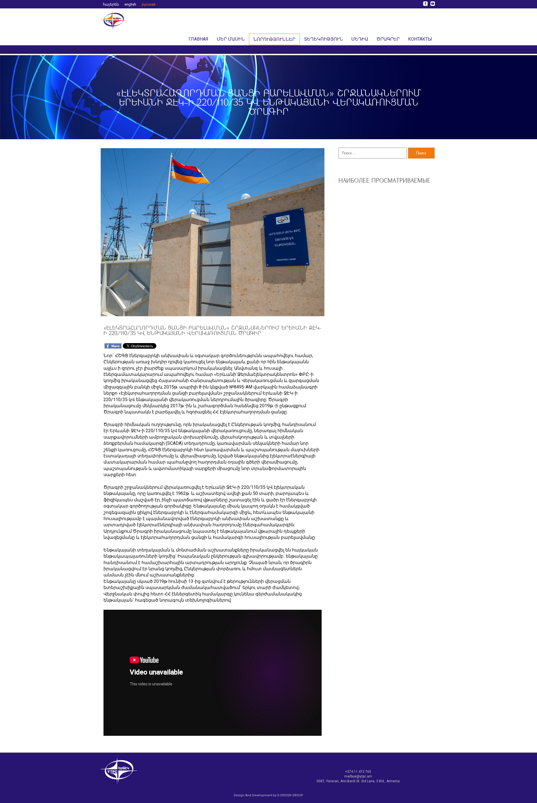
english (130, 4)
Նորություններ (274, 39)
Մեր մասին (231, 39)
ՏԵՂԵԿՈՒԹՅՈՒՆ (323, 39)
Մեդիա (359, 39)
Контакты (420, 39)
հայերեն (111, 4)
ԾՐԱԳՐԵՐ (388, 39)
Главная (198, 39)
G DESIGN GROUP (290, 795)
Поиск (421, 153)
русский (149, 4)
